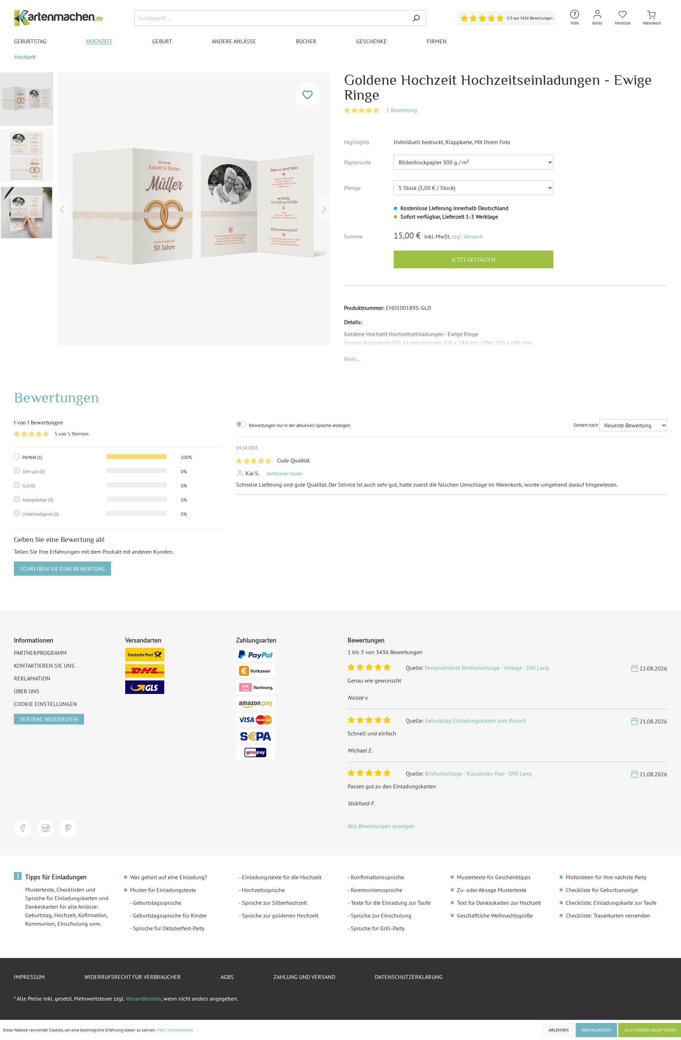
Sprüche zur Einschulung (381, 915)
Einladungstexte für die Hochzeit (281, 877)
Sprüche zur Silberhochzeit (274, 902)
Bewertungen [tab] (56, 397)
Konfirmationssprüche (377, 877)
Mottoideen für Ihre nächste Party (606, 877)
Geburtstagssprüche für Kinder (170, 915)
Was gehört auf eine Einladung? (168, 877)
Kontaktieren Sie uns (44, 665)
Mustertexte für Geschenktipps (494, 877)
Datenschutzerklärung (409, 976)
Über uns (26, 691)
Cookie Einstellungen (45, 703)
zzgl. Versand (467, 236)
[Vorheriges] (62, 208)
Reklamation (32, 678)
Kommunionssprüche (376, 889)
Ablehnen (559, 1030)
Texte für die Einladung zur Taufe (391, 902)
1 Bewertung (401, 110)
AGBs (227, 976)
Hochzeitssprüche (263, 889)
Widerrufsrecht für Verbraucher (132, 976)
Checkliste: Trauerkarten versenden (608, 915)
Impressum (29, 976)
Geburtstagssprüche (157, 902)
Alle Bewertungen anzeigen (381, 826)
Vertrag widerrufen (49, 719)
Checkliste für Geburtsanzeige (602, 889)
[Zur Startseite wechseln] (58, 18)
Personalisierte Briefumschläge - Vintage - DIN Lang (487, 667)
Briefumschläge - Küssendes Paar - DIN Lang (478, 773)
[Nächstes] (324, 208)
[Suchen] (416, 18)
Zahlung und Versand (304, 976)
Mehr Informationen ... (177, 1030)
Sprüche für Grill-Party (377, 928)
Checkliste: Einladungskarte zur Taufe (611, 902)
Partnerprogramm (40, 652)
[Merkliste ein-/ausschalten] (307, 94)
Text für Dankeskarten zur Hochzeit (499, 902)
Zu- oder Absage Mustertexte (491, 889)
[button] (352, 358)
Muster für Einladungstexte (163, 889)
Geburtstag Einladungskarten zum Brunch (475, 720)
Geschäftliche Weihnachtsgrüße (495, 915)
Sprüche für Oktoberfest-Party (168, 928)
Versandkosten (143, 998)
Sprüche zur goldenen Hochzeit (280, 915)
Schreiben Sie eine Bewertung (62, 568)
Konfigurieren (596, 1030)
